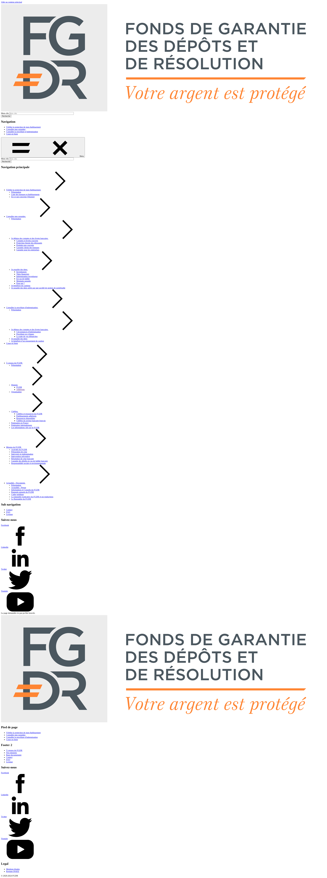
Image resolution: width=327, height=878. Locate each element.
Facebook (5, 525)
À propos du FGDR (14, 750)
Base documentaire (13, 755)
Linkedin (4, 547)
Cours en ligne (12, 134)
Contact (9, 510)
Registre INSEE (12, 871)
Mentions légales (13, 869)
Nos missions (11, 753)
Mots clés (5, 113)
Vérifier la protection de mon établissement (23, 127)
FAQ (8, 512)
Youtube (4, 591)
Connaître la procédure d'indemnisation (22, 737)
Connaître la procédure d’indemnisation (22, 132)
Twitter (4, 569)
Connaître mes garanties (15, 129)
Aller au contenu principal (11, 2)
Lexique (9, 514)
